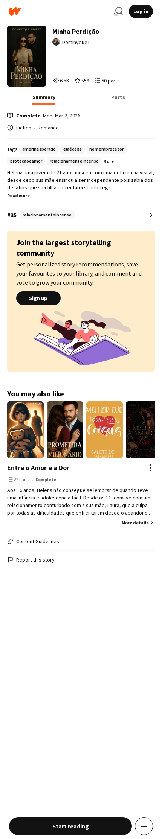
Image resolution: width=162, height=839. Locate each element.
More (108, 161)
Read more (18, 195)
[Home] (58, 11)
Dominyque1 (76, 42)
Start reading (70, 826)
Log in (140, 11)
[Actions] (150, 468)
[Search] (118, 11)
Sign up (38, 298)
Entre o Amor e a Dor (38, 467)
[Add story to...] (144, 826)
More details (135, 522)
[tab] (43, 99)
